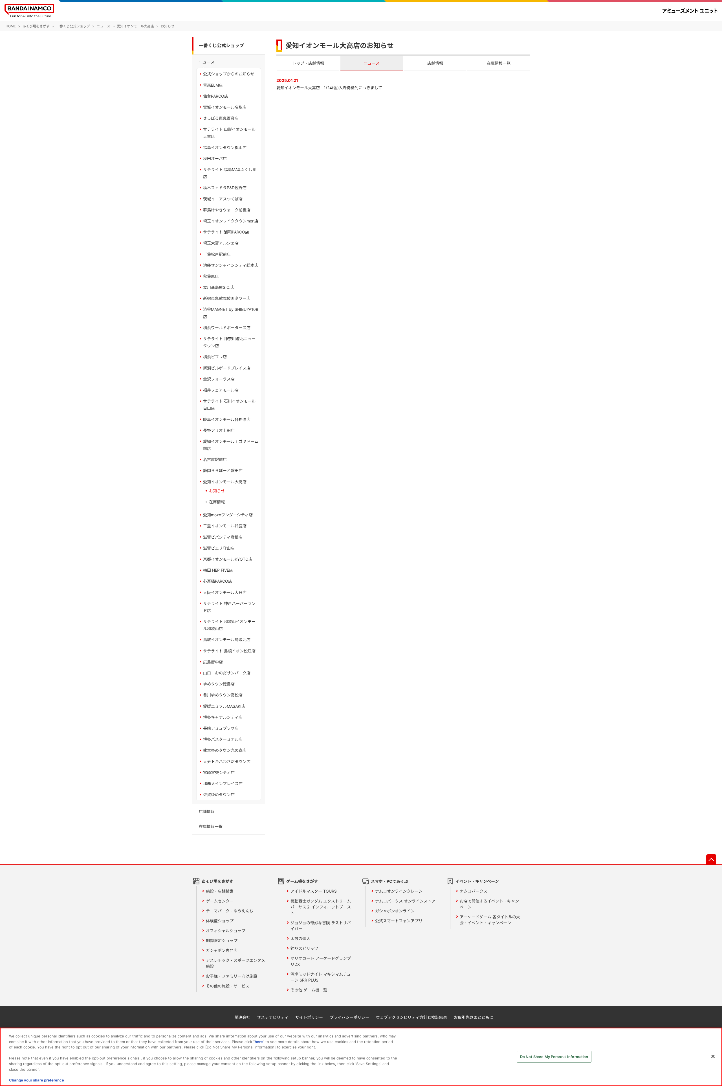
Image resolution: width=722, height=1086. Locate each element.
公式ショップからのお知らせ (228, 73)
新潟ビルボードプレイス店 (226, 368)
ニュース (372, 63)
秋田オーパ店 (215, 158)
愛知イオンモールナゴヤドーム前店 (230, 445)
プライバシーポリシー (349, 1017)
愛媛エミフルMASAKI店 (224, 706)
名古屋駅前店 (215, 459)
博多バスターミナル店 (223, 739)
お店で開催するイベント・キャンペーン (489, 904)
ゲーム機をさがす (302, 881)
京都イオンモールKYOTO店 (227, 559)
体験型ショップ (220, 920)
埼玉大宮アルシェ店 (221, 243)
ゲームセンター (220, 901)
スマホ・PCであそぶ (389, 881)
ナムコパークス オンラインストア (405, 901)
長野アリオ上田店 (219, 430)
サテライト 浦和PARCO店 (226, 232)
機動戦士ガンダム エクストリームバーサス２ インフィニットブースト (320, 907)
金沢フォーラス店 (219, 379)
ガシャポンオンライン (395, 910)
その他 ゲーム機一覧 (308, 989)
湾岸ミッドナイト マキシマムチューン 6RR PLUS (320, 977)
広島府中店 (213, 661)
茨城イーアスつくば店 (223, 198)
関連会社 (242, 1017)
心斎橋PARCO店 (217, 581)
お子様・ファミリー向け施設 (231, 976)
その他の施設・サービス (227, 986)
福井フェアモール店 (221, 390)
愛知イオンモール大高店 (224, 481)
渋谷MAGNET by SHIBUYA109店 (230, 313)
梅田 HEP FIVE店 (218, 570)
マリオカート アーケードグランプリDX (320, 961)
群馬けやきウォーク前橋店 (226, 209)
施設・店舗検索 (220, 891)
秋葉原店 (211, 276)
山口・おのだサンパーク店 (226, 672)
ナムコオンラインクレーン (398, 891)
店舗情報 (435, 63)
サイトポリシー (309, 1017)
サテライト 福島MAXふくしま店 (229, 173)
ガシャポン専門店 (221, 950)
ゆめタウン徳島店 (219, 683)
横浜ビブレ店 (215, 356)
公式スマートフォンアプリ (398, 920)
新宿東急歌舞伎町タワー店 (226, 298)
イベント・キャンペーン (477, 881)
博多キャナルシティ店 (223, 717)
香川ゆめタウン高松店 (223, 694)
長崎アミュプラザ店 (221, 728)
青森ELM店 (213, 85)
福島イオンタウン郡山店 (224, 147)
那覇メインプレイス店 (223, 783)
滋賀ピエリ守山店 (219, 548)
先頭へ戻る (711, 859)
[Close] (713, 1056)
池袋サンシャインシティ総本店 (230, 265)
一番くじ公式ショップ (221, 45)
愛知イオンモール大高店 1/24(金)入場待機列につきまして (329, 87)
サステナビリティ (273, 1017)
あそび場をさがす (217, 881)
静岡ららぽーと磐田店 (223, 470)
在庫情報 (217, 501)
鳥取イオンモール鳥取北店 (226, 639)
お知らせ (217, 490)
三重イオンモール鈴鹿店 (224, 525)
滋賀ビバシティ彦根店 (223, 537)
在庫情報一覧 (498, 63)
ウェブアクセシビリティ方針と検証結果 (411, 1017)
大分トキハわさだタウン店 (226, 761)
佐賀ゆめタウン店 (219, 794)
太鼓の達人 (300, 938)
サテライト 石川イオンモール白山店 (229, 404)
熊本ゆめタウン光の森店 (224, 750)
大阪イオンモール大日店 (224, 592)
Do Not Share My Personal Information (554, 1056)
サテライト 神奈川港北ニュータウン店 (229, 342)
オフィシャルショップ (225, 930)
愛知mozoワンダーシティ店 (228, 514)
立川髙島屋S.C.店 (218, 287)
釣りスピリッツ (304, 948)
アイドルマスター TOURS (313, 891)
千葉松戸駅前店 (217, 254)
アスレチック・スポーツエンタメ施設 (235, 963)
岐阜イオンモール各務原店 (226, 419)
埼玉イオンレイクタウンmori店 (230, 220)
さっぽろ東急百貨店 (221, 118)
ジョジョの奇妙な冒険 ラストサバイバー (320, 925)
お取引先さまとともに (473, 1017)
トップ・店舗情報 (308, 63)
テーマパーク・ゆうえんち (229, 910)
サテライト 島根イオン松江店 (229, 650)
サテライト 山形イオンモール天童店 (229, 133)
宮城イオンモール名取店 (224, 107)
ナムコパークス (473, 891)
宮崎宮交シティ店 (219, 772)
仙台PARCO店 (215, 96)
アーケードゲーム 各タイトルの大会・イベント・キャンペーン (490, 919)
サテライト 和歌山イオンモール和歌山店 (229, 625)
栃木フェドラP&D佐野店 (224, 187)
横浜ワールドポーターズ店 (226, 327)
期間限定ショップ (221, 940)
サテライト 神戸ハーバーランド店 (229, 607)
